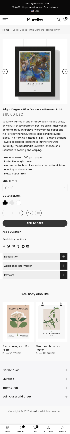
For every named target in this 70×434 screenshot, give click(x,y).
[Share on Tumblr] (18, 246)
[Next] (64, 71)
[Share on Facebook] (4, 246)
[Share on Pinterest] (13, 246)
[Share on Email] (27, 246)
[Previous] (5, 71)
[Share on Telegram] (23, 246)
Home (6, 29)
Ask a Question (12, 232)
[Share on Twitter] (8, 246)
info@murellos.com (38, 3)
